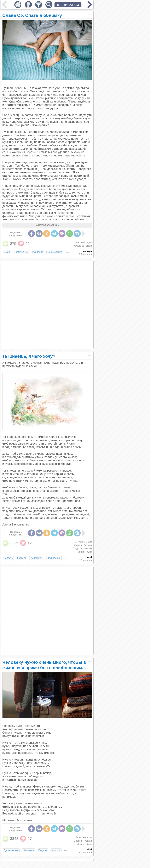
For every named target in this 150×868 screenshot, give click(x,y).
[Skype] (77, 233)
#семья (88, 545)
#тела (89, 246)
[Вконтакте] (39, 233)
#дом (89, 541)
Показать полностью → (47, 225)
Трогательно (21, 252)
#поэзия (78, 545)
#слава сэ (79, 246)
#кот (89, 837)
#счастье (81, 837)
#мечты (88, 548)
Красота (21, 558)
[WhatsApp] (69, 233)
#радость (77, 548)
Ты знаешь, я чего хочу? (28, 356)
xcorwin (87, 251)
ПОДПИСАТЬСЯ (68, 5)
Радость (8, 558)
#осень (81, 844)
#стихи (81, 552)
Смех (7, 252)
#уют (89, 242)
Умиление (37, 252)
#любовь (80, 242)
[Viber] (61, 233)
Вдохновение (55, 252)
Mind (89, 557)
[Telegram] (54, 233)
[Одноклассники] (46, 233)
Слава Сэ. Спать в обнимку (32, 15)
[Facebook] (31, 233)
